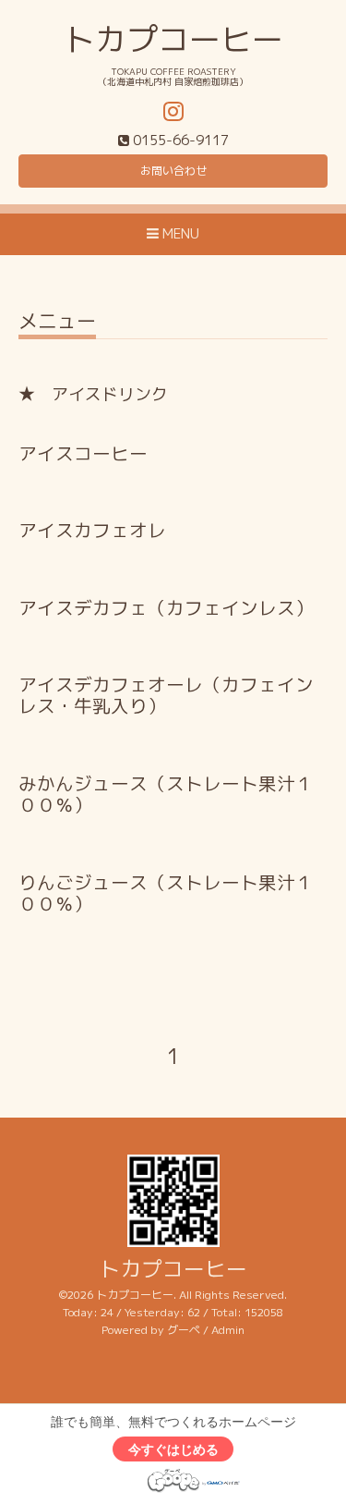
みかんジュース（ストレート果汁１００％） (166, 794)
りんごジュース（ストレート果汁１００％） (166, 893)
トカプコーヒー (173, 39)
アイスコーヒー (83, 453)
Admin (228, 1330)
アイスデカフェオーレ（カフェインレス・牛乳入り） (166, 695)
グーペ (183, 1330)
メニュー (57, 323)
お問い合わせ (173, 170)
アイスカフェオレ (92, 530)
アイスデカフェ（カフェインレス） (166, 607)
